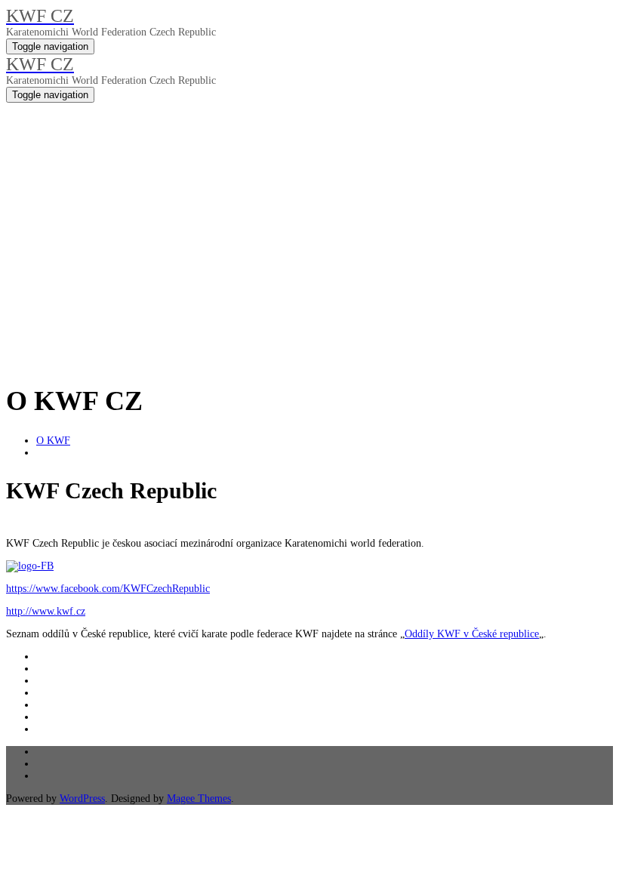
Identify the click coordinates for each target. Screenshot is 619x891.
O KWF (53, 440)
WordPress (82, 798)
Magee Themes (199, 798)
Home (19, 285)
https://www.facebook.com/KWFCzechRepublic (108, 588)
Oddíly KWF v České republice (472, 634)
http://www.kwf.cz (45, 611)
